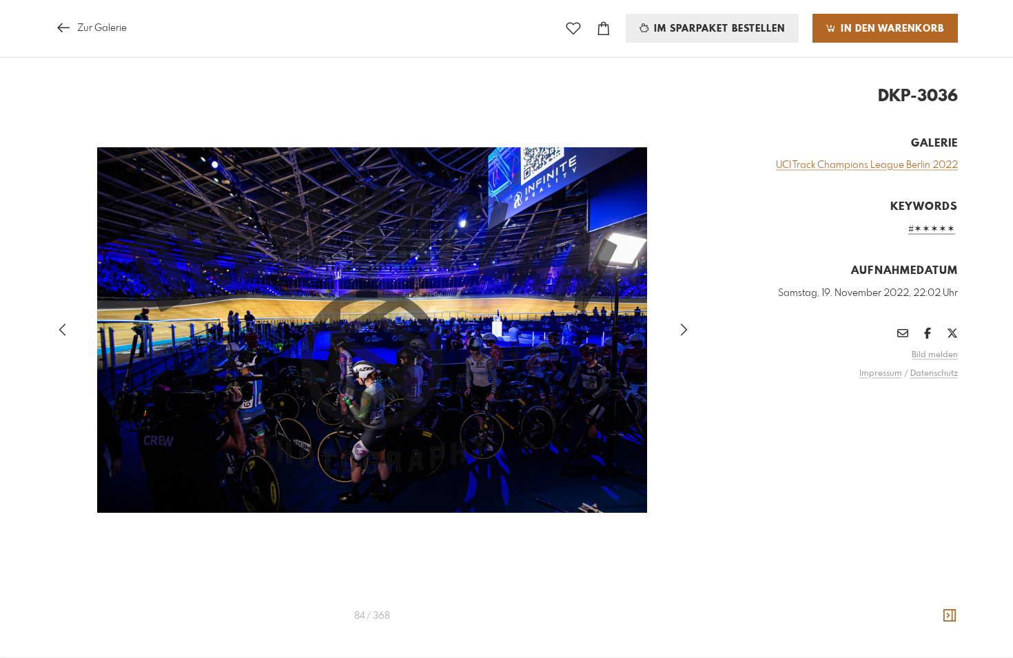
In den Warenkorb (890, 29)
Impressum (880, 374)
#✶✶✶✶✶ (931, 229)
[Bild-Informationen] (949, 616)
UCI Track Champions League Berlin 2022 (867, 165)
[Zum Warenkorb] (603, 28)
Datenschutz (934, 374)
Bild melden (935, 355)
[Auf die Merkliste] (573, 28)
